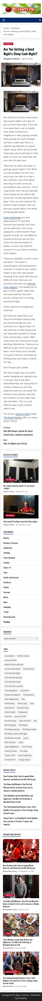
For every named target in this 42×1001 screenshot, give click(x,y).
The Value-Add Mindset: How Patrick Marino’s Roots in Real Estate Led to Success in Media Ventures (18, 787)
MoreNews (36, 995)
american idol (10, 660)
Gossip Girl (9, 707)
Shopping (7, 607)
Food (5, 572)
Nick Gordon (10, 742)
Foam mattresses (12, 217)
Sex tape (23, 751)
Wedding (7, 621)
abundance (9, 656)
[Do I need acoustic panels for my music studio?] (21, 471)
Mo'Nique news (29, 729)
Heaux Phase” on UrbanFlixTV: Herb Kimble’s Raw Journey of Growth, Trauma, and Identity (21, 821)
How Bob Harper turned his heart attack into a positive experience (18, 431)
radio (21, 742)
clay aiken (24, 690)
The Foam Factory (13, 417)
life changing (10, 725)
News (6, 602)
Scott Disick (27, 746)
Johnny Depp (10, 720)
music (25, 738)
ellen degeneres (12, 699)
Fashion (6, 562)
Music (6, 597)
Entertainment (9, 557)
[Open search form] (40, 20)
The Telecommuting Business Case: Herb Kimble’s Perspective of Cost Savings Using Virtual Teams (21, 810)
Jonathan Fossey (11, 871)
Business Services (11, 543)
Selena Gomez (11, 751)
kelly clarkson (25, 720)
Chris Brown (28, 669)
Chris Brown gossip (13, 677)
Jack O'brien (9, 492)
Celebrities (8, 548)
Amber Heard (23, 656)
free (32, 703)
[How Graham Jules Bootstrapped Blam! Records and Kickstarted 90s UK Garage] (21, 850)
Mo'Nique (23, 725)
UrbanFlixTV (10, 759)
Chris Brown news (13, 682)
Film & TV (7, 567)
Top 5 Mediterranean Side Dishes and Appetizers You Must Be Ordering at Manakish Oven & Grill (18, 798)
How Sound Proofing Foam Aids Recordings (20, 521)
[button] (3, 20)
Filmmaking (10, 703)
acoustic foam (23, 413)
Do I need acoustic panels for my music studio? (19, 487)
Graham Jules (23, 707)
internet (8, 716)
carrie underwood (12, 669)
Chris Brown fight (12, 673)
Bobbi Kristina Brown (14, 664)
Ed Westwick (28, 695)
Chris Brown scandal (14, 686)
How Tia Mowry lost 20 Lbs (15, 441)
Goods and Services (11, 577)
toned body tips (25, 755)
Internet (7, 592)
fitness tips (22, 703)
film (23, 699)
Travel (6, 612)
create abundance (12, 695)
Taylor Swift (10, 755)
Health (6, 587)
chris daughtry (11, 690)
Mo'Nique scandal (12, 738)
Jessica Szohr (20, 716)
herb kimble (10, 712)
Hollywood (22, 712)
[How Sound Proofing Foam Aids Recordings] (21, 506)
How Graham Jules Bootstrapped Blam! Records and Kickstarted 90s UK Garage (19, 866)
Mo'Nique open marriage (16, 733)
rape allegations (12, 746)
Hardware (8, 44)
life (35, 720)
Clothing (7, 552)
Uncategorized (9, 616)
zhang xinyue (24, 759)
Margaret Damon (12, 58)
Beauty (6, 538)
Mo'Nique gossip (12, 729)
